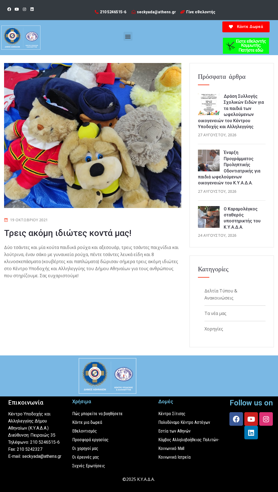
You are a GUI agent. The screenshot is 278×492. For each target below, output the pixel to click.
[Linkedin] (32, 9)
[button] (128, 36)
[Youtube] (17, 9)
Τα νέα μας (215, 313)
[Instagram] (24, 9)
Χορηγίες (213, 329)
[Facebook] (9, 9)
